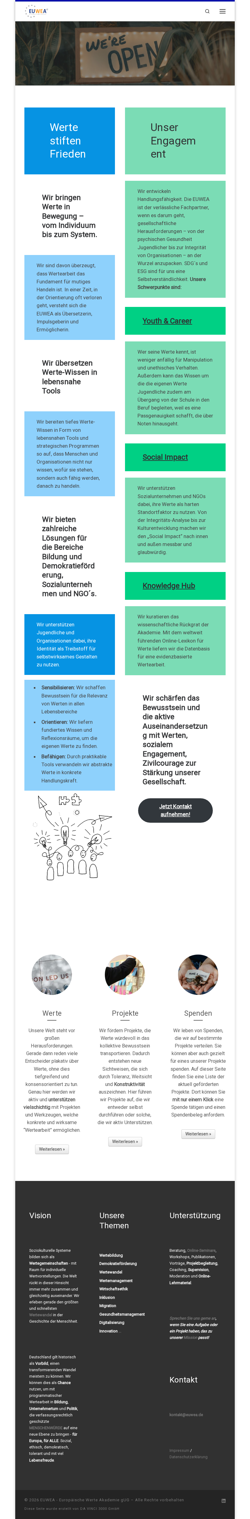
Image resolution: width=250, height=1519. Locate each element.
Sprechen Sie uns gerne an (193, 1318)
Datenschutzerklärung (189, 1457)
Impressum (179, 1450)
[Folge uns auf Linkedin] (224, 1501)
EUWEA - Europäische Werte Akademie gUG (85, 1500)
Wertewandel (40, 1315)
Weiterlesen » (52, 1149)
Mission (190, 1337)
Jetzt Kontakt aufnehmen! (175, 810)
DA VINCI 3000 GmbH (100, 1509)
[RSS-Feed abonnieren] (214, 1501)
